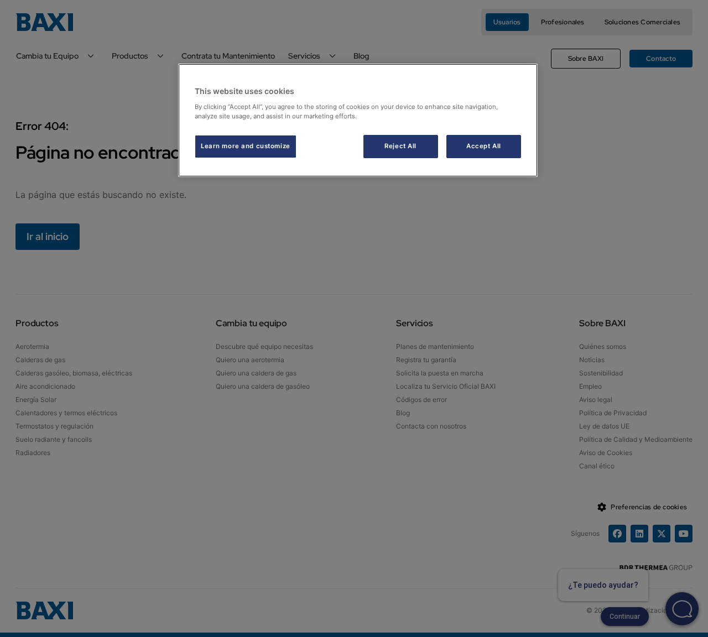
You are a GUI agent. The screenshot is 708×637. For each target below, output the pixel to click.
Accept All (483, 146)
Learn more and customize (245, 146)
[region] (358, 120)
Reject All (400, 146)
